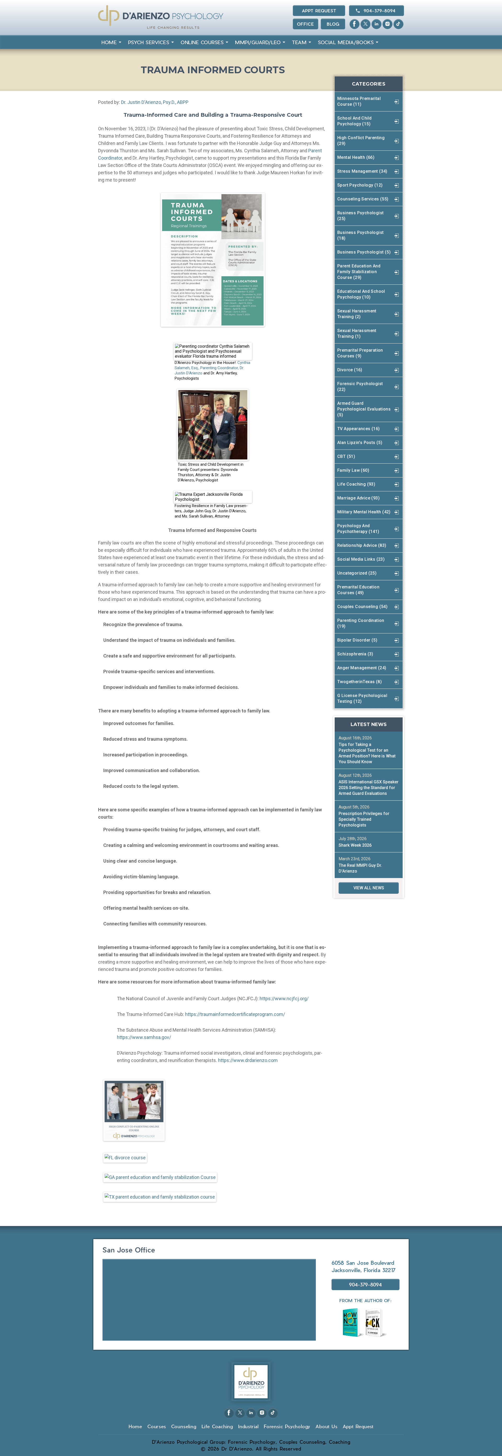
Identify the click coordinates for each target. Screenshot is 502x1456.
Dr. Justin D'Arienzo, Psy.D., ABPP (155, 102)
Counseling (183, 1426)
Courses (156, 1426)
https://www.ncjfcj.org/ (284, 998)
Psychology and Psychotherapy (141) (358, 528)
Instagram (387, 24)
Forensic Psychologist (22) (360, 386)
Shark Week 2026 (355, 845)
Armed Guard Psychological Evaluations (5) (364, 409)
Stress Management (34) (362, 171)
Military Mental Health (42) (364, 511)
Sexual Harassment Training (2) (356, 313)
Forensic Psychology (287, 1426)
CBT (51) (346, 456)
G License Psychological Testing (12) (362, 698)
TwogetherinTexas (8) (359, 681)
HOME (109, 42)
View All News (368, 887)
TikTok (398, 24)
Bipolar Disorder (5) (357, 640)
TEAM (299, 42)
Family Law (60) (353, 470)
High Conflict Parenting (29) (361, 140)
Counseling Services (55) (363, 198)
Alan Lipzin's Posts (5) (359, 442)
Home (135, 1426)
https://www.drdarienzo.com (248, 1060)
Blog (333, 23)
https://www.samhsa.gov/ (144, 1037)
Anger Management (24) (361, 667)
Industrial (248, 1426)
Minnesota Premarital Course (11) (359, 101)
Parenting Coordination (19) (360, 623)
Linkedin (376, 24)
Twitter (365, 24)
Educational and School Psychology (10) (361, 294)
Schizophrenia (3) (355, 653)
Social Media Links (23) (361, 559)
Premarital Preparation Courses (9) (360, 353)
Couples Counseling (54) (362, 606)
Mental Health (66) (355, 157)
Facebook (355, 24)
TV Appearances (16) (358, 428)
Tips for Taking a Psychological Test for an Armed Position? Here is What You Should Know (367, 753)
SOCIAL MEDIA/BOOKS (346, 42)
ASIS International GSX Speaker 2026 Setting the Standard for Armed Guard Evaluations (368, 787)
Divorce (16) (349, 369)
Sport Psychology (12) (360, 185)
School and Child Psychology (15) (354, 121)
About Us (326, 1426)
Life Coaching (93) (356, 484)
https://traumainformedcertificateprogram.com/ (235, 1014)
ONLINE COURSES (202, 42)
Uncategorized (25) (356, 573)
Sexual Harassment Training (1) (356, 333)
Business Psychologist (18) (360, 235)
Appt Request (319, 10)
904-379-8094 (380, 10)
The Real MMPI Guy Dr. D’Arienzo (360, 868)
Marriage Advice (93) (358, 498)
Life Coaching (217, 1426)
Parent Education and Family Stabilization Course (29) (358, 271)
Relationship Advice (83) (361, 545)
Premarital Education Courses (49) (358, 589)
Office (305, 23)
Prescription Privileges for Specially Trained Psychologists (364, 819)
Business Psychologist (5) (364, 252)
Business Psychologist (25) (360, 215)
